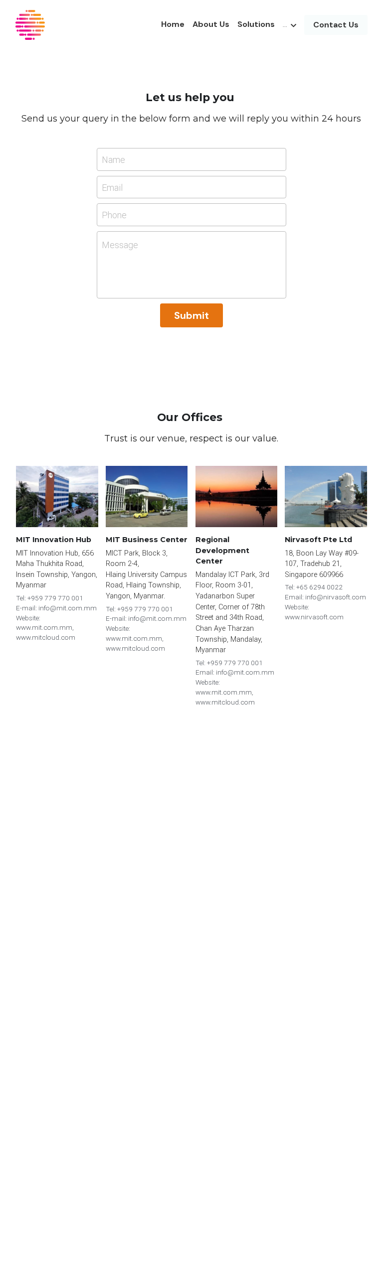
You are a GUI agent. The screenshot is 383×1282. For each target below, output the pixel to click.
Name (113, 159)
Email (112, 187)
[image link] (30, 24)
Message (120, 245)
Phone (114, 215)
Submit (191, 315)
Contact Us (336, 24)
